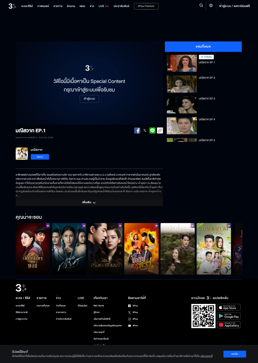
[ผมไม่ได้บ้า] (141, 249)
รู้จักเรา (97, 312)
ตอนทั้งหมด (203, 46)
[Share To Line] (152, 130)
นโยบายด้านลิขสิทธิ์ (102, 319)
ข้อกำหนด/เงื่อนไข (101, 339)
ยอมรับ (234, 354)
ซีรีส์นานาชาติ (22, 312)
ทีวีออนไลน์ (82, 306)
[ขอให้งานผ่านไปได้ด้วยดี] (33, 249)
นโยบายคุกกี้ (99, 332)
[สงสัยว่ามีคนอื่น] (69, 249)
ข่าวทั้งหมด (61, 306)
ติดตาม (40, 156)
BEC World (99, 306)
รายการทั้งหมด (42, 306)
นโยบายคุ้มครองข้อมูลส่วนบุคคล (108, 325)
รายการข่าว (61, 312)
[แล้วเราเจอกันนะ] (178, 249)
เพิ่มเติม (87, 203)
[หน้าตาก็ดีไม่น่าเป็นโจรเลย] (214, 249)
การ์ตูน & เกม (21, 319)
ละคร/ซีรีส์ (20, 306)
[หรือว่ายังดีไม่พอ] (105, 249)
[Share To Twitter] (145, 130)
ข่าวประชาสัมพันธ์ (63, 319)
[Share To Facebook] (137, 130)
